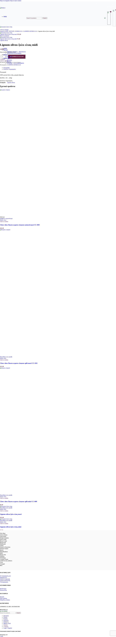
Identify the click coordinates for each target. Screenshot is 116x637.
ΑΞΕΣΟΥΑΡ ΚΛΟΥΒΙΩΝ (14, 53)
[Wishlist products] (109, 18)
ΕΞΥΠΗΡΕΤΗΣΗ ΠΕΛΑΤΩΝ (85, 4)
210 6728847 (109, 7)
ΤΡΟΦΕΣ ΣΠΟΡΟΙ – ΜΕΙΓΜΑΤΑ (16, 52)
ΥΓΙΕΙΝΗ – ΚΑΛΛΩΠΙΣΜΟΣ (15, 63)
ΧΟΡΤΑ (9, 61)
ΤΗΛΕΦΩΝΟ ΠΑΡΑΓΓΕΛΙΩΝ (107, 4)
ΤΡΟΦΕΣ (9, 56)
